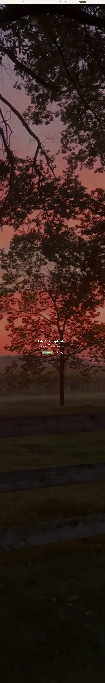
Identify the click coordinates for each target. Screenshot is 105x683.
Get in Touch (82, 1)
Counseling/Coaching (60, 1)
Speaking (72, 1)
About (53, 1)
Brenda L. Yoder (22, 1)
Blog (77, 1)
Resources (67, 1)
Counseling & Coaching (47, 352)
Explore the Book (59, 352)
